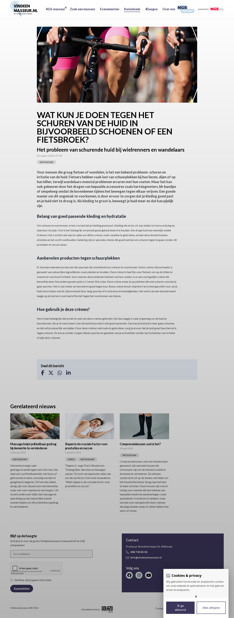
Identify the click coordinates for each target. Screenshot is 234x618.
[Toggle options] (196, 596)
